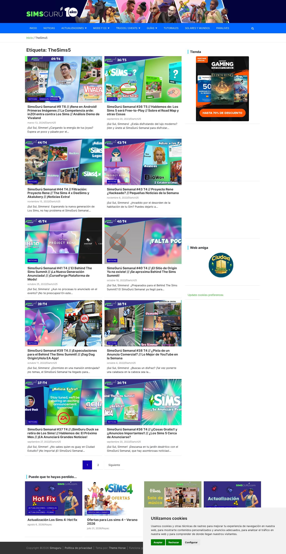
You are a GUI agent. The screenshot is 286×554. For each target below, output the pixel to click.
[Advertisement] (222, 154)
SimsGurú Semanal (49, 99)
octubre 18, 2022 (116, 280)
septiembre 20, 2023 (118, 118)
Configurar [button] (191, 542)
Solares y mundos (197, 28)
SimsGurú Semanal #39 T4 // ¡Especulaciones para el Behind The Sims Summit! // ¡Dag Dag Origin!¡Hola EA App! (62, 354)
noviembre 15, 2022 (38, 201)
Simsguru (55, 548)
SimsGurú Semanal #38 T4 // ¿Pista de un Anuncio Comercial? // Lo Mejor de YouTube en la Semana (142, 354)
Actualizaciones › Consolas (42, 508)
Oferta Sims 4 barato (98, 512)
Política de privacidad (78, 548)
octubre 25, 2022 (36, 284)
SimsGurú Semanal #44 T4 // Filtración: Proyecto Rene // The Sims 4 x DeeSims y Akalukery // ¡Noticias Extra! (58, 193)
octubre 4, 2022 (115, 362)
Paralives (222, 28)
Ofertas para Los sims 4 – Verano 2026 (112, 522)
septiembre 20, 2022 (118, 441)
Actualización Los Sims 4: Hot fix (52, 520)
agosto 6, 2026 (35, 524)
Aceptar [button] (158, 542)
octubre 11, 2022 (36, 362)
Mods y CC (100, 28)
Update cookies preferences (205, 295)
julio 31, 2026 (94, 528)
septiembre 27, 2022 (38, 441)
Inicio (33, 28)
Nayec (48, 524)
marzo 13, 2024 (36, 122)
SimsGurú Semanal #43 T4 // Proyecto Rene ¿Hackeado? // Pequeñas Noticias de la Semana (143, 191)
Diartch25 (50, 122)
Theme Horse (117, 548)
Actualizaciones (72, 28)
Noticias (49, 28)
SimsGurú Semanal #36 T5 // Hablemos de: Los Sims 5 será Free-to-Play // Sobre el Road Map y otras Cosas (143, 110)
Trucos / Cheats (126, 28)
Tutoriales (171, 28)
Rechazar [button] (173, 542)
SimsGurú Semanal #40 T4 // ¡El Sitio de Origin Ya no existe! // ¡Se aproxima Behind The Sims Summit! (142, 272)
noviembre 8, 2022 (117, 197)
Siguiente (114, 465)
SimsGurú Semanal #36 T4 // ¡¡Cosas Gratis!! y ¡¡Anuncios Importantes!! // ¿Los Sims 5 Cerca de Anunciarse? (142, 433)
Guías (150, 28)
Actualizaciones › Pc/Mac (41, 512)
